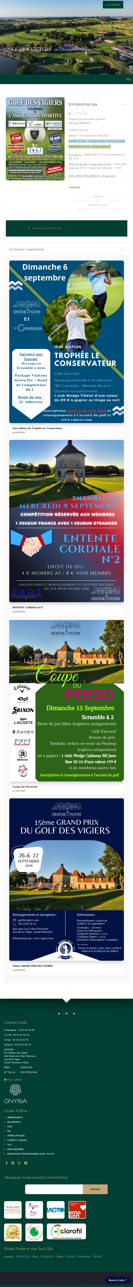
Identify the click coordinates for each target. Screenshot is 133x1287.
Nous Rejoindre (15, 1149)
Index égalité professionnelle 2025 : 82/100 (30, 1153)
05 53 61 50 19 (20, 1039)
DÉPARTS (97, 196)
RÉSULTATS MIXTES (98, 205)
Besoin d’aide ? (117, 1280)
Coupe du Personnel (24, 786)
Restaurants (14, 1122)
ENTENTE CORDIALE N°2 (27, 607)
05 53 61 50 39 (23, 1044)
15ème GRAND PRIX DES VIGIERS (32, 966)
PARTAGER (75, 187)
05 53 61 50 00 (26, 1030)
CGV (9, 1144)
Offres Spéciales (16, 1135)
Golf (9, 1126)
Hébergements (15, 1117)
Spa (9, 1131)
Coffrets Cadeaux (17, 1140)
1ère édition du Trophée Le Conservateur (37, 428)
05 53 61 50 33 (21, 1035)
